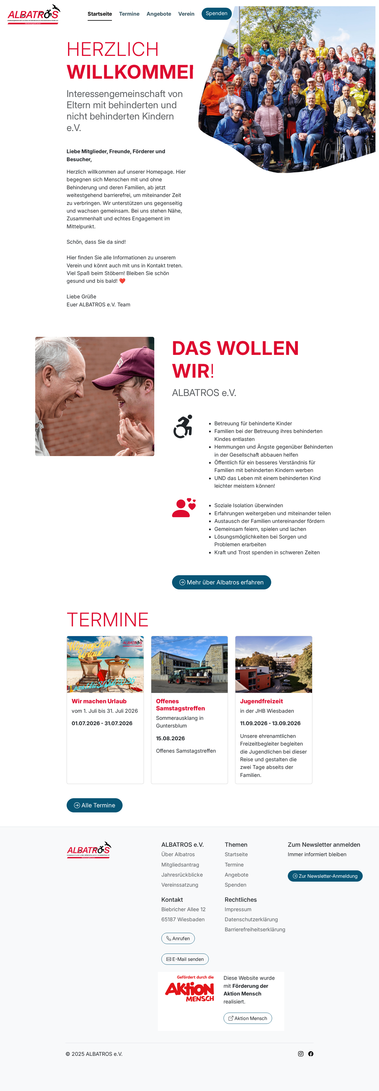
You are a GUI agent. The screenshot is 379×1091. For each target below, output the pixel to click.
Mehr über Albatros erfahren (224, 582)
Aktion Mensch (250, 1018)
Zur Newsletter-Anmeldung (328, 876)
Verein (186, 14)
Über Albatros (178, 854)
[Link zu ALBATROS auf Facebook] (311, 1054)
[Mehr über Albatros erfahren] (221, 575)
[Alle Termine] (95, 798)
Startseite (100, 14)
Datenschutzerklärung (251, 919)
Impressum (238, 909)
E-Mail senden (187, 959)
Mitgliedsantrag (180, 865)
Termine (129, 14)
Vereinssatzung (179, 885)
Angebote (159, 14)
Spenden (216, 13)
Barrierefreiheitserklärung (255, 929)
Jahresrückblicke (182, 875)
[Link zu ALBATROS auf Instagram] (300, 1054)
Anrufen (180, 938)
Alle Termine (97, 805)
